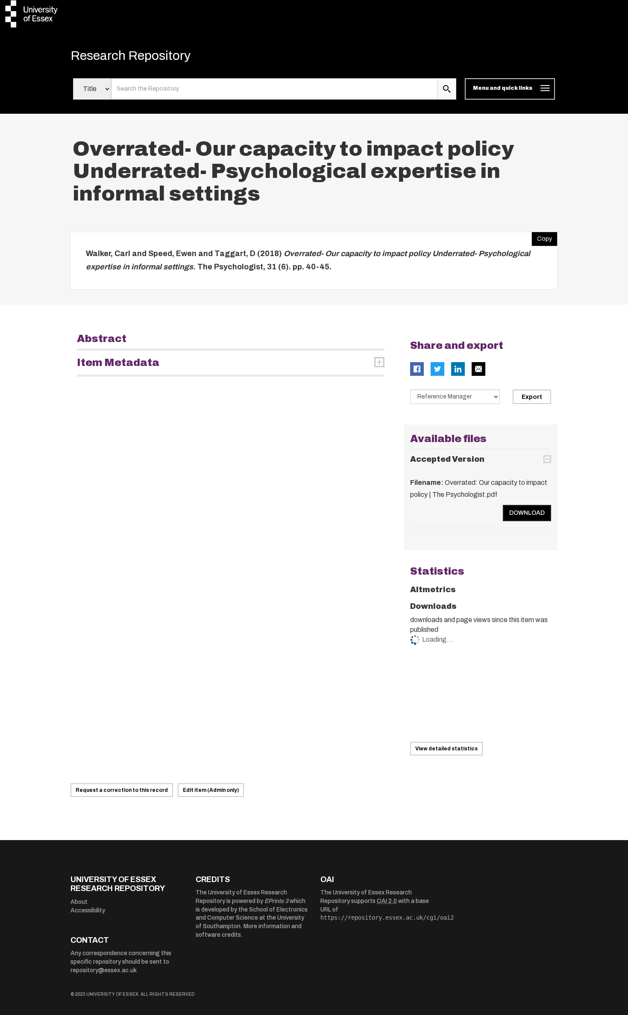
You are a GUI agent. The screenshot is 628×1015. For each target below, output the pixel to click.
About (79, 902)
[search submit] (446, 89)
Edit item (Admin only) (211, 790)
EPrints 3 (276, 901)
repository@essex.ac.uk (103, 970)
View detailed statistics (446, 749)
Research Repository (130, 55)
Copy (541, 237)
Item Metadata (118, 362)
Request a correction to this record (122, 790)
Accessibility (87, 910)
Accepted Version (447, 459)
